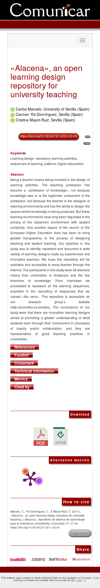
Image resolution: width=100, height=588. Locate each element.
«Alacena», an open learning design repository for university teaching (46, 81)
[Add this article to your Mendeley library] (81, 557)
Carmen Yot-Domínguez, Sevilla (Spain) (49, 114)
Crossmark (24, 363)
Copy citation (79, 533)
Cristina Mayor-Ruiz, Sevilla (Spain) (45, 119)
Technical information (34, 371)
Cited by (22, 387)
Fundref (21, 355)
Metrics (21, 379)
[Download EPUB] (60, 436)
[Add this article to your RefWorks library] (58, 557)
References (24, 347)
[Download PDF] (40, 436)
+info (79, 580)
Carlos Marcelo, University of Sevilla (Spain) (53, 109)
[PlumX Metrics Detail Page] (29, 478)
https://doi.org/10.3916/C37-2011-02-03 (48, 136)
